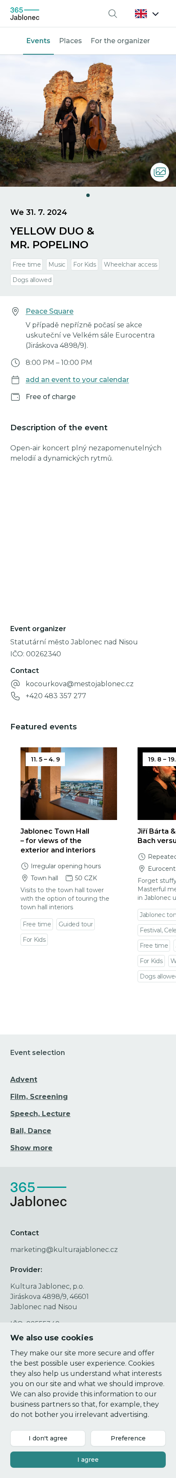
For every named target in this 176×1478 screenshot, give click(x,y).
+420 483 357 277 (56, 696)
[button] (147, 14)
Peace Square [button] (49, 311)
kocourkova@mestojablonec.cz (80, 684)
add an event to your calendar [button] (77, 380)
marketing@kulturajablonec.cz (64, 1250)
